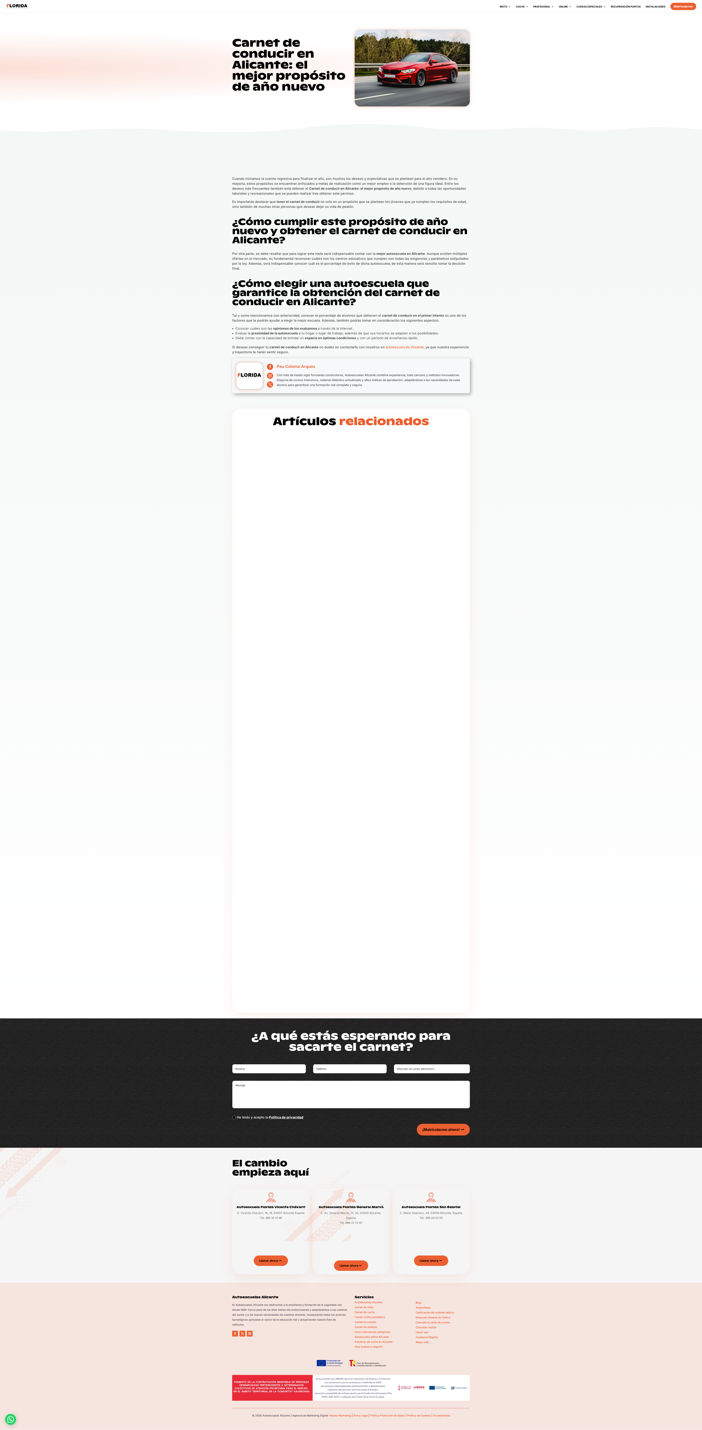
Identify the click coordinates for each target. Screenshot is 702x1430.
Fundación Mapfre (427, 1337)
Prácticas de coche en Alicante (373, 1341)
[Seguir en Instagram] (250, 1334)
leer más (249, 616)
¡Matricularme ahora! (441, 1129)
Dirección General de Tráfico (433, 1317)
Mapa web (422, 1342)
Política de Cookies (419, 1415)
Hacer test (422, 1332)
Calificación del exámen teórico (435, 1312)
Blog (270, 600)
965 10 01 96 (274, 1218)
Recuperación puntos (626, 6)
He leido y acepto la (270, 1117)
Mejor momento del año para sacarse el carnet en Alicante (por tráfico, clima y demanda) (350, 966)
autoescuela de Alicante (405, 347)
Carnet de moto (364, 1307)
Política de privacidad (286, 1117)
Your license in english (368, 1346)
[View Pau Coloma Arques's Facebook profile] (270, 367)
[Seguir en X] (242, 1334)
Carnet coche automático (370, 1317)
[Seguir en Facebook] (235, 1334)
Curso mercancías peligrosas (372, 1331)
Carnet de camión (365, 1322)
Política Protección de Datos (387, 1415)
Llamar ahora (268, 1260)
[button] (10, 1419)
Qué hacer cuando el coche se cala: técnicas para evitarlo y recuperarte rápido (350, 774)
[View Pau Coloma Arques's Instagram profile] (270, 376)
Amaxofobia (423, 1307)
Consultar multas (426, 1327)
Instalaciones (655, 6)
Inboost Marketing (340, 1415)
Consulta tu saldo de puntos (433, 1322)
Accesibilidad (441, 1415)
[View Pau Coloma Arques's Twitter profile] (270, 384)
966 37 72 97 (353, 1223)
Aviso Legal (361, 1415)
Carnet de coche (365, 1312)
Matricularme (683, 6)
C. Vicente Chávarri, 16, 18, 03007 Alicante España (271, 1213)
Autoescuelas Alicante (368, 1302)
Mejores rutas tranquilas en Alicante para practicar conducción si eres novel (348, 585)
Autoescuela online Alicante (372, 1336)
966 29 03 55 (434, 1218)
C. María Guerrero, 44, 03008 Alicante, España (431, 1213)
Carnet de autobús (366, 1326)
